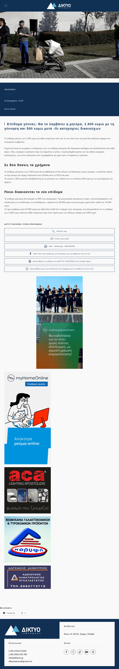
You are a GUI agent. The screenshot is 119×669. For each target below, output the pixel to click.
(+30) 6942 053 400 (18, 654)
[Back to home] (59, 6)
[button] (5, 6)
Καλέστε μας (62, 231)
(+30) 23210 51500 (17, 651)
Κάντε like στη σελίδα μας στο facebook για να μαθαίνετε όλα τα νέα (61, 254)
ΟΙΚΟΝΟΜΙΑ (10, 90)
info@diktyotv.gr (16, 658)
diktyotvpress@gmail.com (20, 661)
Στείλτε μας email (62, 239)
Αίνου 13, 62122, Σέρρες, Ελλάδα (79, 634)
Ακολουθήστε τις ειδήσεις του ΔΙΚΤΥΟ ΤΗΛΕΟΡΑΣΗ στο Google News (62, 261)
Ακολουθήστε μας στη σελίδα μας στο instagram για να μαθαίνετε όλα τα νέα (61, 269)
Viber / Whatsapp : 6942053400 (62, 246)
